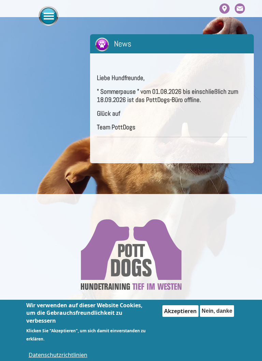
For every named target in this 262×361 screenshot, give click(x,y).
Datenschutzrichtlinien (58, 355)
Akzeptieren (180, 311)
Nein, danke (217, 311)
